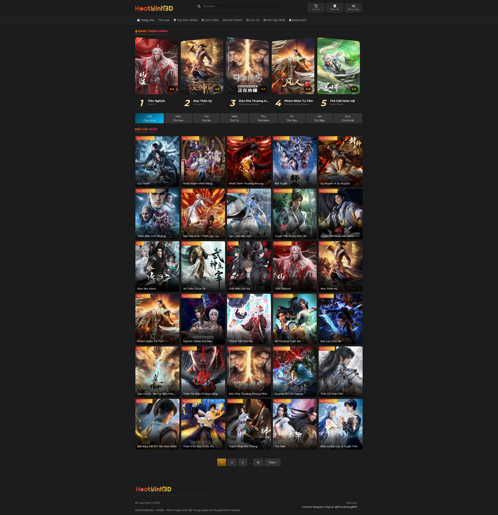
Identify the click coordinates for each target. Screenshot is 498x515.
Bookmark (298, 20)
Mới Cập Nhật (275, 20)
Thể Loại (163, 20)
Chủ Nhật (348, 118)
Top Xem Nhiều (187, 20)
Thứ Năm (263, 118)
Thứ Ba (206, 118)
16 (258, 462)
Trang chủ (147, 20)
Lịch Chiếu (211, 20)
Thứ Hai (178, 118)
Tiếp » (272, 462)
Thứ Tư (234, 118)
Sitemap (351, 502)
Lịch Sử (254, 20)
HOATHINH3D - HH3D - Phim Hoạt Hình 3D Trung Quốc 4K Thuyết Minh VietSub (163, 7)
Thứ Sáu (292, 118)
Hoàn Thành (233, 20)
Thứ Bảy (319, 118)
